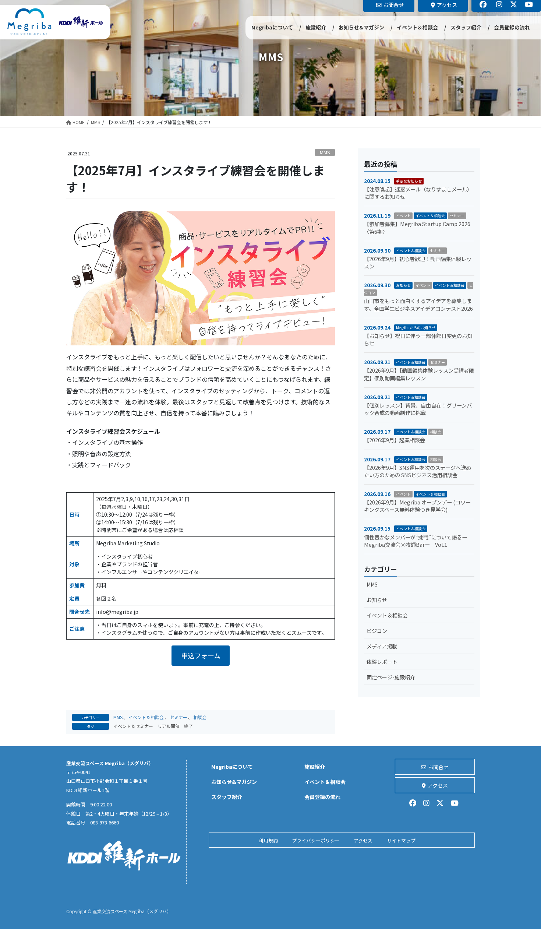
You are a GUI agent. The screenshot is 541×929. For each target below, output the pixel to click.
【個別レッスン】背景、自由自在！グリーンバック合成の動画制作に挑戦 (418, 408)
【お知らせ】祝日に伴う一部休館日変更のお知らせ (418, 339)
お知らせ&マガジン (234, 781)
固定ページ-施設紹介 (391, 677)
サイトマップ (401, 840)
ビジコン (377, 630)
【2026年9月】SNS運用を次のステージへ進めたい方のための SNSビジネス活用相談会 (417, 471)
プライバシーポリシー (316, 840)
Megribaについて (232, 766)
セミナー (178, 717)
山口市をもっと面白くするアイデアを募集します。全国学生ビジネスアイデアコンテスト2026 (418, 304)
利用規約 (268, 840)
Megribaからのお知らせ (415, 327)
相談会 (199, 717)
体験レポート (382, 661)
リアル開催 (169, 726)
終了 (188, 726)
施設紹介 (314, 766)
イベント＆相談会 (146, 717)
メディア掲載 (382, 646)
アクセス (438, 785)
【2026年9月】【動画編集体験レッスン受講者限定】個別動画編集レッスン (419, 373)
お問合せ (438, 767)
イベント (403, 215)
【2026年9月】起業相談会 (394, 440)
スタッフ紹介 (226, 796)
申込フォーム (200, 655)
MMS (325, 152)
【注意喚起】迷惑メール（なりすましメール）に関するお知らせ (418, 192)
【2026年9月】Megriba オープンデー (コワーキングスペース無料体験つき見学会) (417, 505)
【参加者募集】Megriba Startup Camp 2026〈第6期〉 (417, 227)
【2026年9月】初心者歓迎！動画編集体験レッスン (417, 262)
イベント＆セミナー (133, 726)
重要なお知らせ (409, 181)
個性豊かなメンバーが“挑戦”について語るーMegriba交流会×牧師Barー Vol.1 (415, 540)
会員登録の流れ (322, 796)
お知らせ (403, 285)
